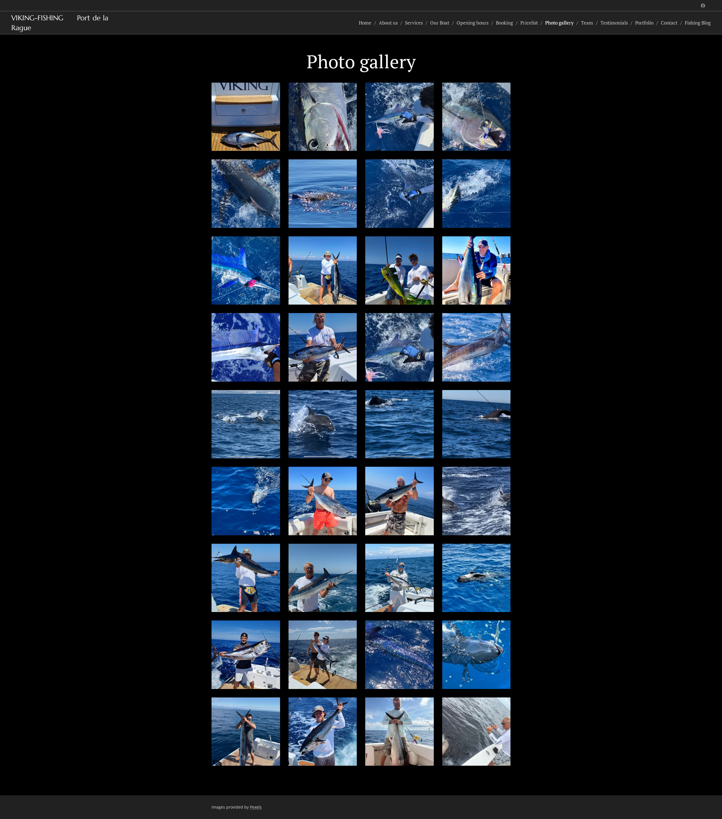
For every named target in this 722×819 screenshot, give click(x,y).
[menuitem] (366, 23)
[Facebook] (702, 5)
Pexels (256, 807)
